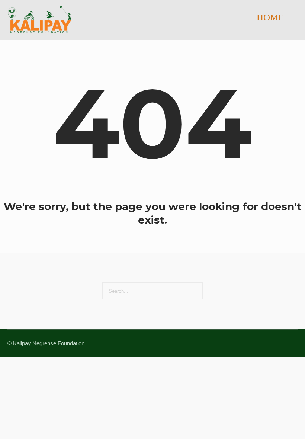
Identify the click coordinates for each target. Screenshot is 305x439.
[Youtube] (292, 343)
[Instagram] (274, 343)
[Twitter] (283, 343)
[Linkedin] (256, 343)
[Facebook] (265, 343)
